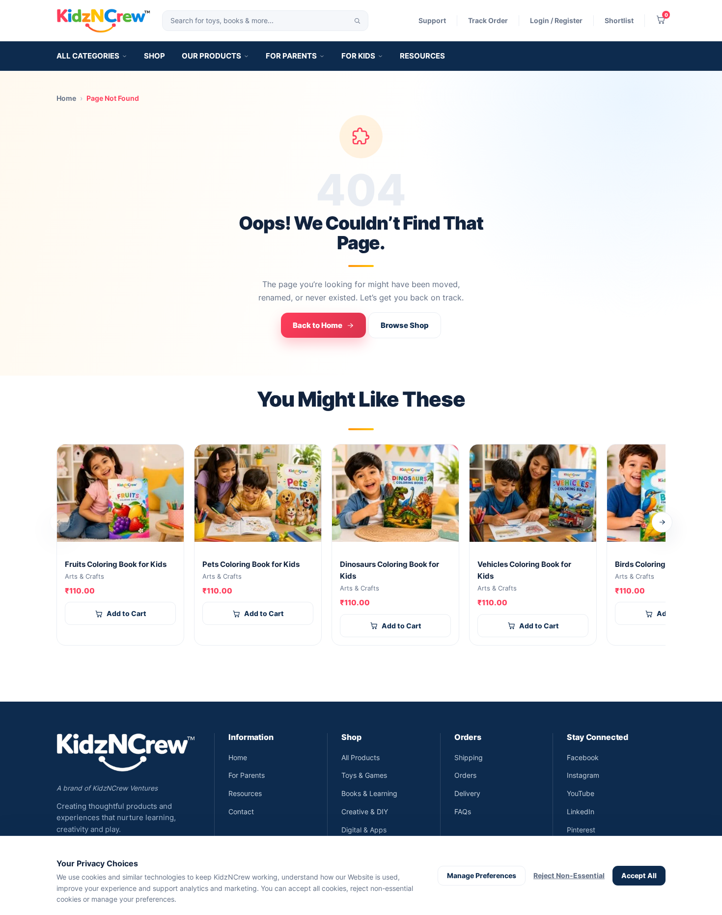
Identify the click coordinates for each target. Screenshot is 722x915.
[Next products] (662, 522)
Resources (422, 56)
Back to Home (317, 325)
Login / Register (556, 21)
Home (66, 98)
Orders (465, 775)
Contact (241, 811)
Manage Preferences (481, 876)
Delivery (467, 793)
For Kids (358, 56)
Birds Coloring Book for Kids (665, 564)
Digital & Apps (364, 830)
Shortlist (619, 21)
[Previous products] (60, 522)
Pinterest (581, 830)
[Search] (357, 20)
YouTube (580, 793)
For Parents (291, 56)
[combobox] (265, 20)
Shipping (468, 757)
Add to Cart (126, 613)
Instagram (583, 775)
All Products (360, 757)
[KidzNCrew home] (103, 20)
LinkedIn (580, 811)
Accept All (639, 876)
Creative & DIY (364, 811)
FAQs (462, 811)
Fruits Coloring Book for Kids (116, 564)
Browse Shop (405, 325)
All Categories (87, 56)
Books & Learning (369, 793)
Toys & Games (364, 775)
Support (432, 21)
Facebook (583, 757)
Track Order (488, 21)
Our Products (211, 56)
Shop (154, 56)
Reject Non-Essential (569, 876)
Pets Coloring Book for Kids (251, 564)
